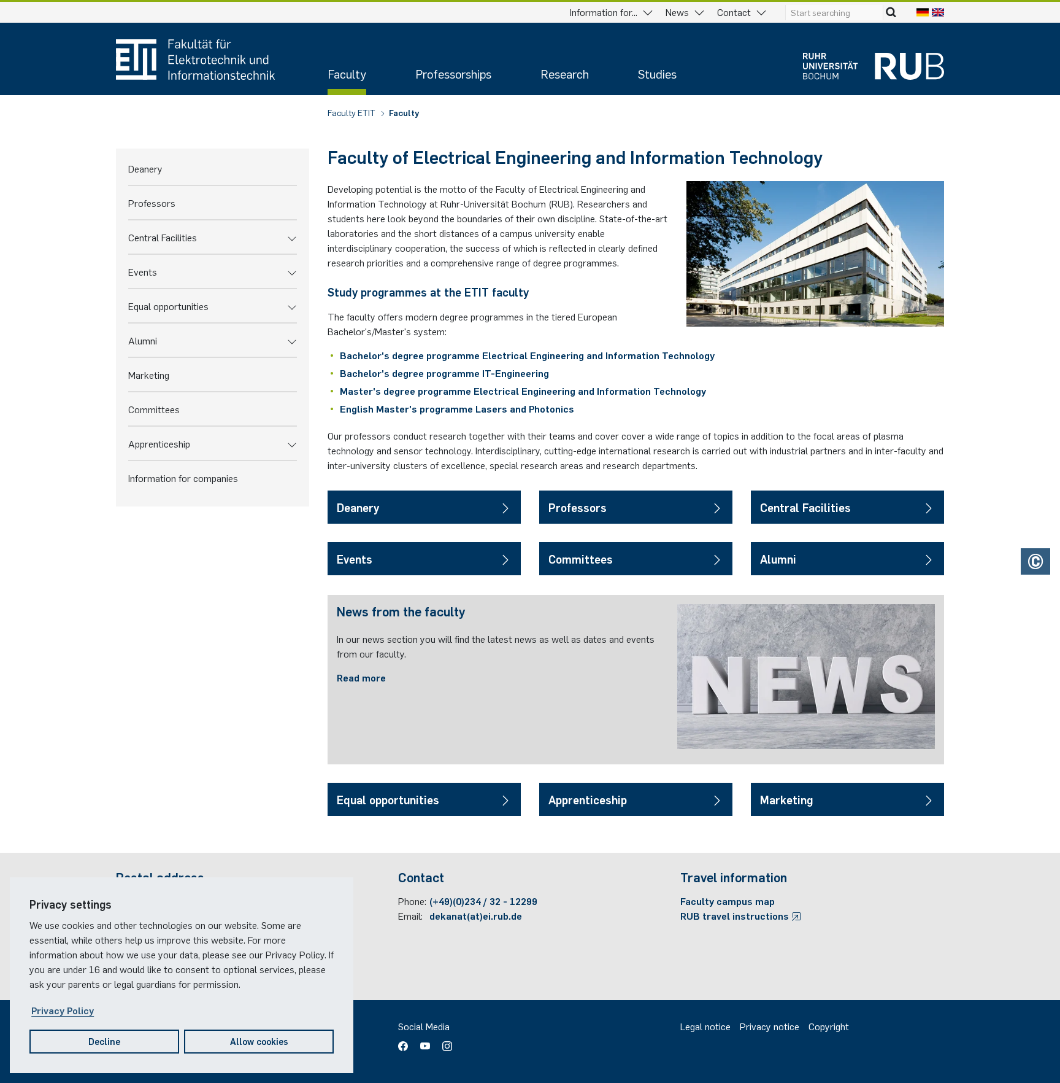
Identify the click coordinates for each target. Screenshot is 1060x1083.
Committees (154, 409)
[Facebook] (406, 1041)
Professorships (453, 73)
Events (142, 271)
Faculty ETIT (352, 112)
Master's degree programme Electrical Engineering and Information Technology (523, 390)
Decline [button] (104, 1041)
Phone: (412, 901)
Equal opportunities (168, 306)
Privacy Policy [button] (62, 1010)
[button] (292, 237)
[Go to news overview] (806, 676)
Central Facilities (162, 237)
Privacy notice (769, 1026)
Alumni (142, 340)
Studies (657, 73)
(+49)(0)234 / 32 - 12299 (483, 901)
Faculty (347, 73)
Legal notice (705, 1026)
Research (564, 73)
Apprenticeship (159, 443)
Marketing (148, 374)
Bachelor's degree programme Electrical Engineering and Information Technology (527, 355)
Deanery (145, 168)
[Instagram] (444, 1041)
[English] (938, 12)
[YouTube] (425, 1041)
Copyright (828, 1026)
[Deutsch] (922, 12)
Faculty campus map (727, 901)
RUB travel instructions (735, 915)
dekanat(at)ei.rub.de (475, 915)
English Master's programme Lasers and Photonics (457, 408)
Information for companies (183, 478)
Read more (361, 677)
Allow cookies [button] (259, 1041)
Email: (410, 915)
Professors (151, 202)
